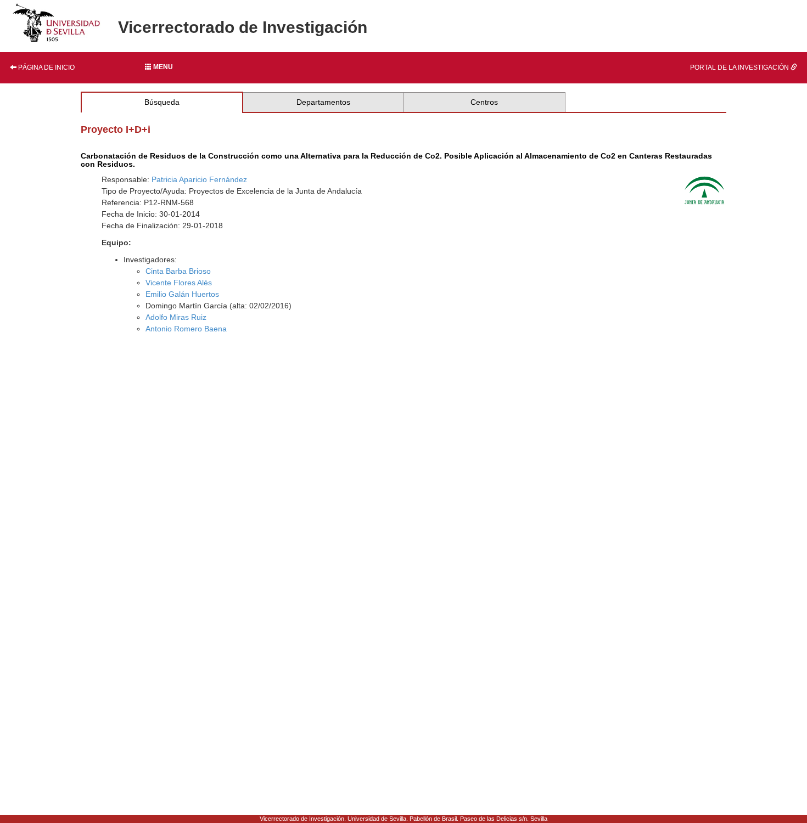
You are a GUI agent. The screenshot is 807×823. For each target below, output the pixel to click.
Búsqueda (162, 102)
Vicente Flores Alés (178, 282)
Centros (484, 102)
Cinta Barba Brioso (178, 271)
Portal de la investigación (740, 67)
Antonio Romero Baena (186, 328)
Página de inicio (45, 67)
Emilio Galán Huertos (182, 294)
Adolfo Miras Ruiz (175, 317)
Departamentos (323, 102)
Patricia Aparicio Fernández (199, 179)
